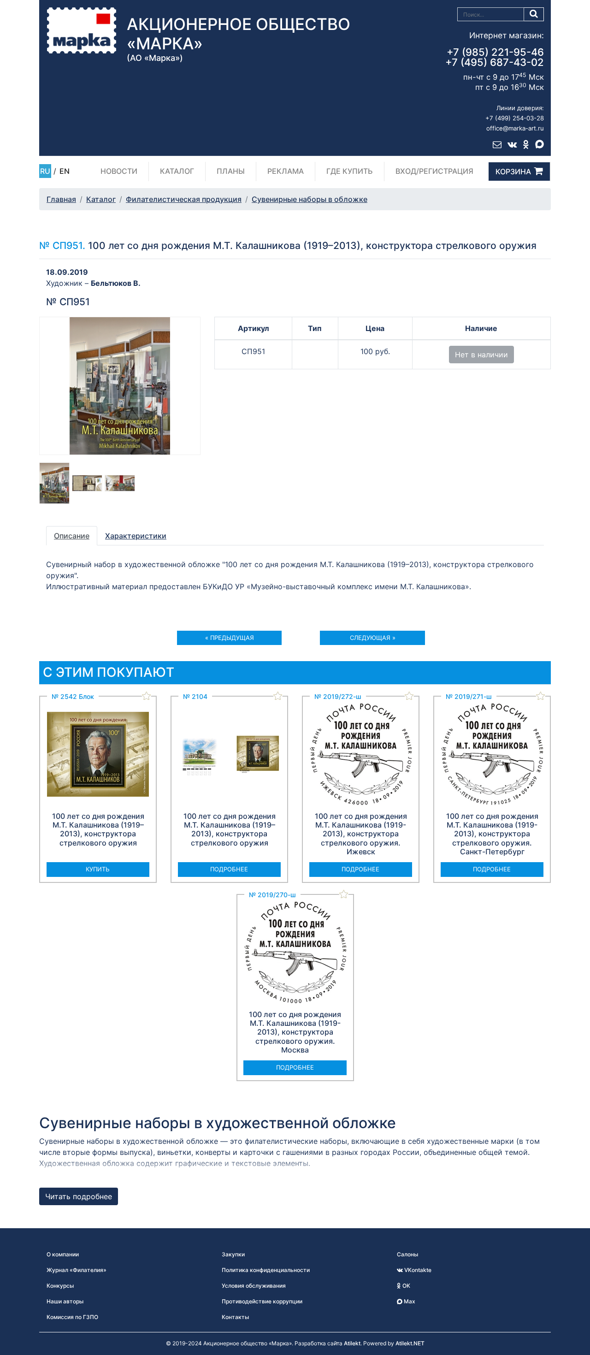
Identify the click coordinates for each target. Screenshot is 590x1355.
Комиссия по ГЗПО (72, 1317)
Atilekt (352, 1343)
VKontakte (417, 1269)
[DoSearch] (534, 14)
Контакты (235, 1317)
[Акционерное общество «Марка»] (81, 30)
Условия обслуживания (254, 1285)
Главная (61, 199)
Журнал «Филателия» (76, 1269)
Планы (231, 171)
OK (405, 1285)
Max (408, 1301)
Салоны (407, 1254)
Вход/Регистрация (434, 171)
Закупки (233, 1254)
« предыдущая (229, 637)
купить (98, 869)
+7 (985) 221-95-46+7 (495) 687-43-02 (494, 57)
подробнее (229, 869)
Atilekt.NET (410, 1343)
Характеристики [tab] (135, 535)
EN (64, 171)
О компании (63, 1254)
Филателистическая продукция (184, 199)
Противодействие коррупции (262, 1301)
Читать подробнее (78, 1196)
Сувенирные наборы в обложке (309, 199)
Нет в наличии (481, 354)
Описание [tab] (71, 535)
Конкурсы (60, 1285)
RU (45, 171)
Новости (118, 171)
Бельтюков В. (116, 283)
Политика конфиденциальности (266, 1269)
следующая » (372, 637)
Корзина (513, 171)
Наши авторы (65, 1301)
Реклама (285, 171)
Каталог (177, 171)
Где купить (349, 171)
